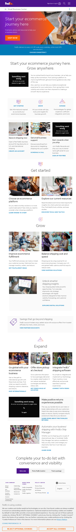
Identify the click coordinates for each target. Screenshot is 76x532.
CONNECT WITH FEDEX (61, 388)
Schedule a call (37, 152)
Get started (19, 106)
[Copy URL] (24, 408)
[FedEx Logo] (11, 3)
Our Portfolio (7, 490)
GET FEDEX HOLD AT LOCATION (38, 389)
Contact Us (17, 494)
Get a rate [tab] (23, 471)
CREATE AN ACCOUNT (16, 151)
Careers (7, 497)
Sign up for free (59, 155)
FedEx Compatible (27, 487)
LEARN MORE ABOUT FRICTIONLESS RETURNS (55, 419)
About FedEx (7, 486)
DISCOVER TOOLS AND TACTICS (53, 212)
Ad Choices (38, 490)
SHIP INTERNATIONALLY (17, 391)
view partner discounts (30, 328)
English (59, 488)
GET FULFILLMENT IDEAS (18, 268)
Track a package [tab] (56, 471)
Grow (40, 106)
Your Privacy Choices (40, 492)
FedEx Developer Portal (27, 490)
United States (62, 483)
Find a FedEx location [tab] (38, 471)
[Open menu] (69, 9)
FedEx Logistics (26, 493)
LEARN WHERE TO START (18, 213)
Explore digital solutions (53, 305)
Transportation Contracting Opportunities (8, 500)
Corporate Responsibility (17, 488)
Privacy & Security (40, 488)
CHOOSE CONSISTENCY (38, 52)
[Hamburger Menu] (69, 2)
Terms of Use (38, 486)
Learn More (46, 450)
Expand (62, 106)
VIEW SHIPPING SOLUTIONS (52, 270)
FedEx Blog (17, 486)
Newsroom (17, 491)
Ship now (13, 38)
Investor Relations (7, 493)
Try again (24, 412)
